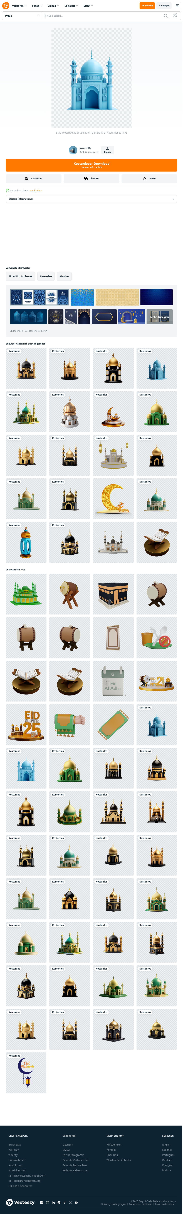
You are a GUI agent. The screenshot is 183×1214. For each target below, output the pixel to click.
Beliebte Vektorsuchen (75, 1160)
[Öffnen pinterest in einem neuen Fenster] (59, 1202)
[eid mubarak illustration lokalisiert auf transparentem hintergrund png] (26, 1072)
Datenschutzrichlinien (137, 1204)
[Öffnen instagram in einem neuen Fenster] (47, 1202)
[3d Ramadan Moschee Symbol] (26, 594)
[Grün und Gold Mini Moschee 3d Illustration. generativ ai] (26, 411)
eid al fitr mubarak (20, 276)
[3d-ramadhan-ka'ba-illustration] (113, 594)
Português (166, 1155)
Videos (52, 5)
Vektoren (18, 5)
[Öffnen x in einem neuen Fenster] (70, 1202)
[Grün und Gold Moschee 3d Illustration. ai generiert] (157, 411)
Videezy (12, 1155)
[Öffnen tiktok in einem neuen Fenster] (64, 1202)
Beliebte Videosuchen (75, 1170)
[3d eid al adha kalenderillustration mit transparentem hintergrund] (113, 681)
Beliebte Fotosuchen (74, 1165)
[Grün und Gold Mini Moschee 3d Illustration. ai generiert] (26, 942)
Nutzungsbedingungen (110, 1204)
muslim (64, 276)
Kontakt (110, 1149)
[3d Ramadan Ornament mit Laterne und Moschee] (113, 498)
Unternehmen (16, 1160)
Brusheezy (14, 1144)
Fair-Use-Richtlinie (162, 1204)
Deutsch (165, 1160)
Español (164, 1149)
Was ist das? (35, 190)
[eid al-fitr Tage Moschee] (157, 681)
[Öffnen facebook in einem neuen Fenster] (41, 1202)
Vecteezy (13, 1149)
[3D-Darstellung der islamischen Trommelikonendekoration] (69, 594)
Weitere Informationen (21, 198)
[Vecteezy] (5, 5)
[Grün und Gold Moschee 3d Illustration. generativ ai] (157, 898)
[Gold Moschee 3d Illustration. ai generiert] (69, 368)
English (164, 1144)
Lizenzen (67, 1144)
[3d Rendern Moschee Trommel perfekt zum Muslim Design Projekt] (157, 594)
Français (165, 1165)
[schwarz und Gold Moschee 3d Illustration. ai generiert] (26, 368)
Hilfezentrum (114, 1144)
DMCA (66, 1149)
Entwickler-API (16, 1170)
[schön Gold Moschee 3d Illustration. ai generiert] (26, 455)
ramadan (46, 276)
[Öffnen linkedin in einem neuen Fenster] (53, 1202)
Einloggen (161, 5)
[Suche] (163, 16)
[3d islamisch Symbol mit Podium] (113, 455)
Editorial (70, 5)
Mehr (86, 5)
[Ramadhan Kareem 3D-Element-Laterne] (26, 542)
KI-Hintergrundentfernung (24, 1180)
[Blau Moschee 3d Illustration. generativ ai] (157, 368)
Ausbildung (15, 1165)
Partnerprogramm (73, 1155)
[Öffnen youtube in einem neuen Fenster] (76, 1202)
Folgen (106, 152)
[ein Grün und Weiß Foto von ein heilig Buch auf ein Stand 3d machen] (157, 542)
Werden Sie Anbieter (118, 1160)
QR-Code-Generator (20, 1186)
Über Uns (111, 1155)
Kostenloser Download (90, 165)
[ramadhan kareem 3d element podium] (113, 411)
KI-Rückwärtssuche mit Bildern (26, 1175)
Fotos (35, 5)
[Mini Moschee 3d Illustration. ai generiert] (69, 411)
